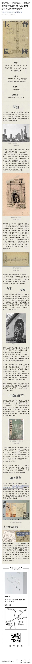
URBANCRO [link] (9, 661)
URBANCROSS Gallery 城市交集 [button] (12, 12)
